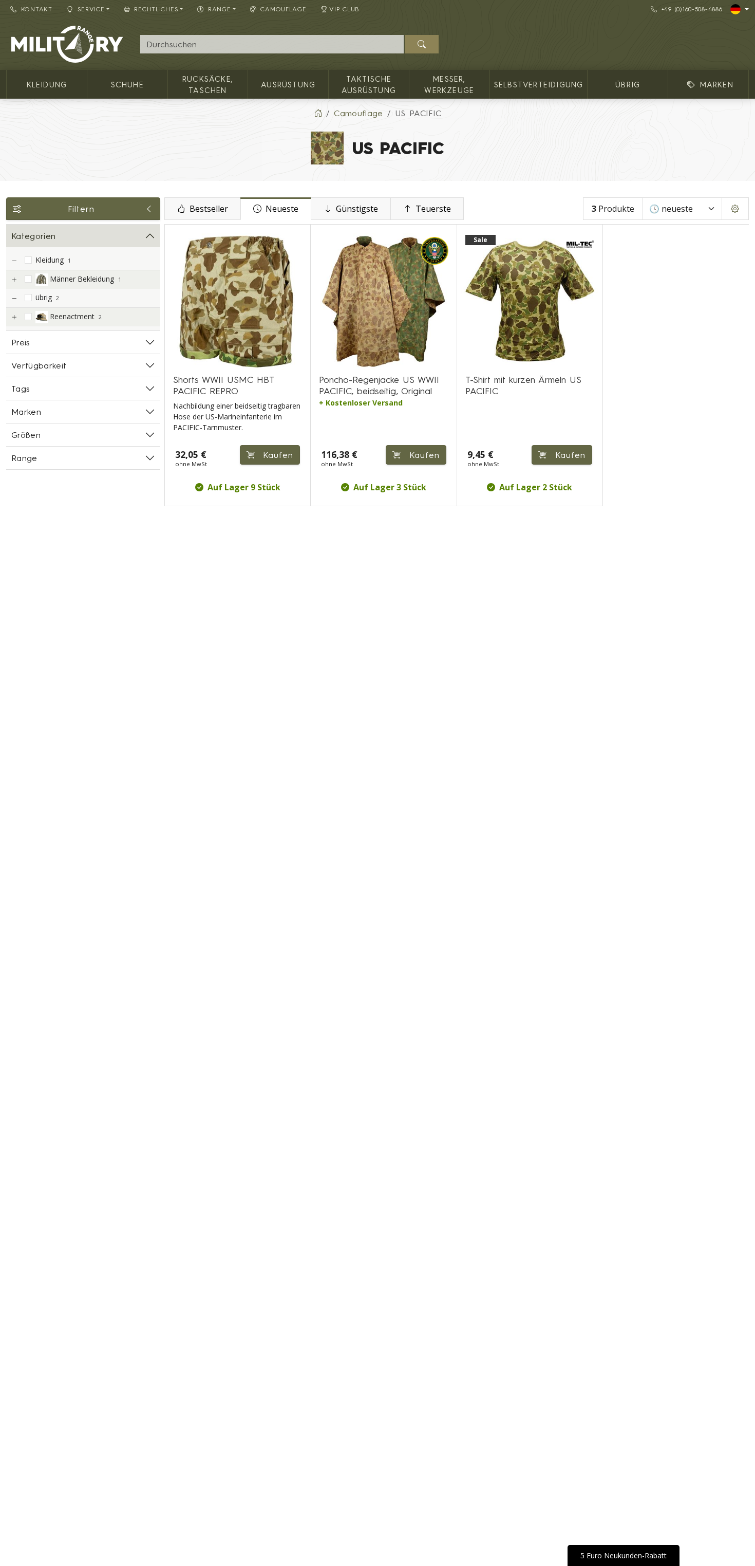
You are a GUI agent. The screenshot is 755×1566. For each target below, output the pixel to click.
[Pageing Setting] (735, 208)
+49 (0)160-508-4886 (692, 9)
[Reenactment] (14, 317)
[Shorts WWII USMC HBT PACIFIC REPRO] (237, 301)
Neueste (282, 208)
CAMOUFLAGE (283, 9)
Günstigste (357, 208)
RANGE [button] (219, 9)
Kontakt (36, 9)
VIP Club (344, 9)
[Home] (318, 113)
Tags (20, 388)
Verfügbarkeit (38, 365)
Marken (26, 412)
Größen (26, 435)
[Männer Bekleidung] (14, 279)
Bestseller (209, 208)
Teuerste (433, 208)
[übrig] (14, 298)
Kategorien (33, 236)
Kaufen (276, 455)
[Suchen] (422, 44)
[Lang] (739, 9)
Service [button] (91, 9)
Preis (20, 342)
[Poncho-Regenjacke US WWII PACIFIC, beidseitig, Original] (383, 301)
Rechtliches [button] (156, 9)
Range (24, 458)
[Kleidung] (14, 260)
